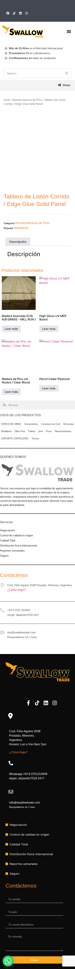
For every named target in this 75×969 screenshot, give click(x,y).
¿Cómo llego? (16, 589)
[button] (69, 31)
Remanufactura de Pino (27, 100)
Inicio (7, 100)
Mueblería (21, 228)
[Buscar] (66, 73)
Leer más (11, 329)
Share (66, 85)
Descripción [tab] (17, 241)
